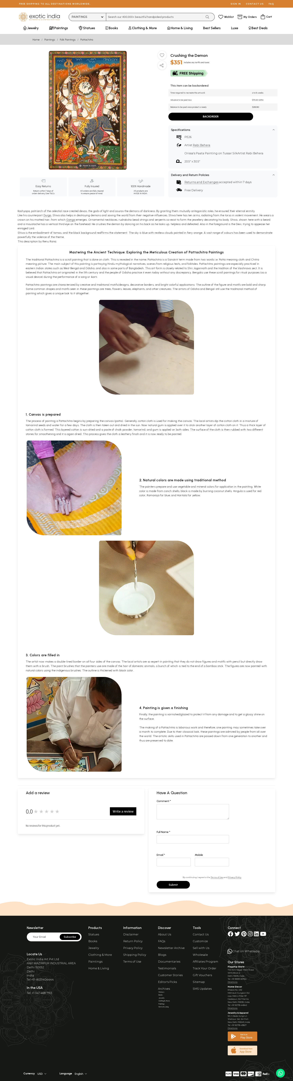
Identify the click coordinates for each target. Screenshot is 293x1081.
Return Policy (132, 941)
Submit (173, 884)
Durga (47, 215)
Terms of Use (217, 877)
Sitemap (199, 982)
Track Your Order (204, 968)
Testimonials (167, 968)
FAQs (161, 941)
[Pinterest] (244, 935)
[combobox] (154, 17)
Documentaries (169, 961)
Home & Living (98, 968)
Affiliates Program (205, 961)
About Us (164, 934)
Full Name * (163, 832)
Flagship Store (236, 966)
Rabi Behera (201, 145)
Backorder (211, 116)
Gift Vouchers (202, 975)
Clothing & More (100, 954)
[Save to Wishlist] (162, 56)
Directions (232, 982)
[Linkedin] (256, 935)
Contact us (255, 4)
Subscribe (70, 936)
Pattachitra (86, 39)
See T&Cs (49, 193)
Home (36, 39)
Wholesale (200, 954)
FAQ (271, 4)
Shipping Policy (134, 954)
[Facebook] (230, 935)
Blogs (162, 954)
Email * (161, 854)
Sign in (236, 4)
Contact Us (201, 934)
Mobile (199, 854)
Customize (200, 941)
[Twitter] (237, 935)
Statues (93, 934)
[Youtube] (263, 935)
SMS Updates (202, 988)
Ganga (70, 219)
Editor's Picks (167, 982)
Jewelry (93, 948)
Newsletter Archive (171, 948)
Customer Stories (170, 975)
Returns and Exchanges (201, 182)
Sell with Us (201, 948)
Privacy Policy (234, 877)
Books (92, 941)
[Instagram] (250, 935)
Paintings (49, 39)
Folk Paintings (67, 39)
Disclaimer (131, 934)
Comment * (164, 801)
